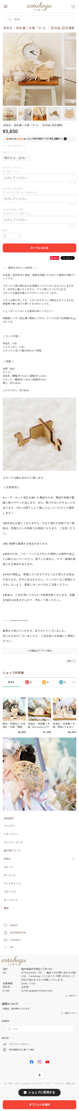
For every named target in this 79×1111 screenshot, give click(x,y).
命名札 (7, 858)
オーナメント (11, 900)
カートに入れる (39, 247)
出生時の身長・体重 (14, 209)
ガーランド (10, 875)
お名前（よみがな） (13, 167)
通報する (71, 661)
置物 (6, 908)
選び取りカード (12, 850)
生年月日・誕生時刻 (14, 188)
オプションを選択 (39, 1104)
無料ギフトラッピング (14, 152)
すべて (11, 682)
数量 (5, 230)
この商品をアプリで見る (39, 651)
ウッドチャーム (12, 883)
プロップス (10, 891)
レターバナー (11, 834)
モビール (8, 867)
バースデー (10, 826)
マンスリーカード (13, 842)
